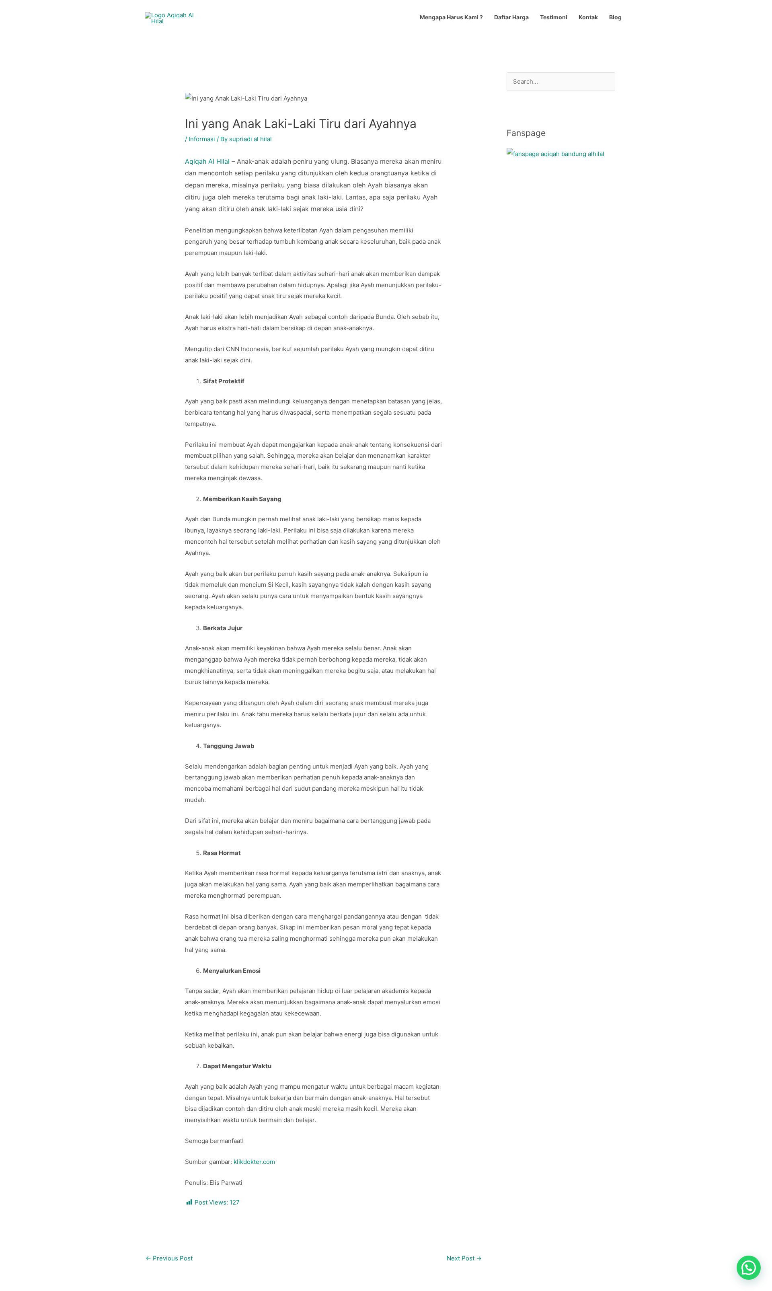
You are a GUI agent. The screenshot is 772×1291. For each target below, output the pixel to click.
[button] (749, 1268)
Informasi (202, 139)
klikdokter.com (254, 1162)
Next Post (464, 1258)
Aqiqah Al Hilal (207, 161)
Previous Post (169, 1258)
